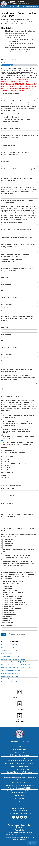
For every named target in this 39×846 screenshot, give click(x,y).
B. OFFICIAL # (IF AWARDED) (11, 128)
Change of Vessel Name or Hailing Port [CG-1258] (15, 664)
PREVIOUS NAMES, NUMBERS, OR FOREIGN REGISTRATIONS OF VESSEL (17, 516)
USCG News (19, 798)
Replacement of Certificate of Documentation (19, 763)
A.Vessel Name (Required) (10, 93)
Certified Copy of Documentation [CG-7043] (13, 662)
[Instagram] (13, 817)
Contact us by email (18, 808)
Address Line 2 (6, 284)
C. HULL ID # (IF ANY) (8, 145)
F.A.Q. (19, 801)
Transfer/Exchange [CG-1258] (10, 656)
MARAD (21, 832)
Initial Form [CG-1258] (7, 653)
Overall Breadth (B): (8, 496)
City (2, 290)
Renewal (19, 746)
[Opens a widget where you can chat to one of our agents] (32, 843)
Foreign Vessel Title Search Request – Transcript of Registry (19, 778)
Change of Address (19, 749)
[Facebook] (17, 817)
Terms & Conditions (14, 825)
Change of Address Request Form (11, 647)
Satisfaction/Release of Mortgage (10, 670)
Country (4, 311)
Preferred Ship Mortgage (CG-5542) (11, 673)
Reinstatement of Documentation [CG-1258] (14, 659)
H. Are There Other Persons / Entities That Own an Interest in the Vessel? (18, 370)
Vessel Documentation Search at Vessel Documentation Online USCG (19, 791)
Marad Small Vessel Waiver (9, 679)
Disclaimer (19, 827)
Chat (13, 6)
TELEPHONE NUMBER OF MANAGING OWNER (17, 237)
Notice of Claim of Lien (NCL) (9, 676)
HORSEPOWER (6, 625)
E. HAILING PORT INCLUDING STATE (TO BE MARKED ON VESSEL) (16, 179)
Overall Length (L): (7, 488)
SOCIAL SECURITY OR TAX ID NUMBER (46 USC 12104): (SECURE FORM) (18, 246)
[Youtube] (25, 817)
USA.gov (10, 832)
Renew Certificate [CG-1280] (9, 645)
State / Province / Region (9, 297)
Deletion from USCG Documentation (19, 775)
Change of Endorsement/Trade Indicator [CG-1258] (16, 667)
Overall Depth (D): (7, 503)
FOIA (16, 832)
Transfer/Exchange (19, 758)
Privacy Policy (26, 825)
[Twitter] (21, 817)
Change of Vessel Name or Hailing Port (19, 760)
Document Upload (19, 795)
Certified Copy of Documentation (19, 769)
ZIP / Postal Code (6, 304)
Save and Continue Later (18, 634)
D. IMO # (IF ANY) (7, 161)
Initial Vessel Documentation (19, 755)
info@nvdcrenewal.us (31, 6)
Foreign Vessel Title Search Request (11, 681)
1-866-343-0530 (22, 810)
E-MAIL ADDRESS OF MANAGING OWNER (16, 230)
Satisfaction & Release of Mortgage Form (19, 785)
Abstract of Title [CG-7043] (9, 650)
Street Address (6, 277)
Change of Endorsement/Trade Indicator (19, 772)
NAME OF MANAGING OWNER (11, 222)
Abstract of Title (19, 752)
